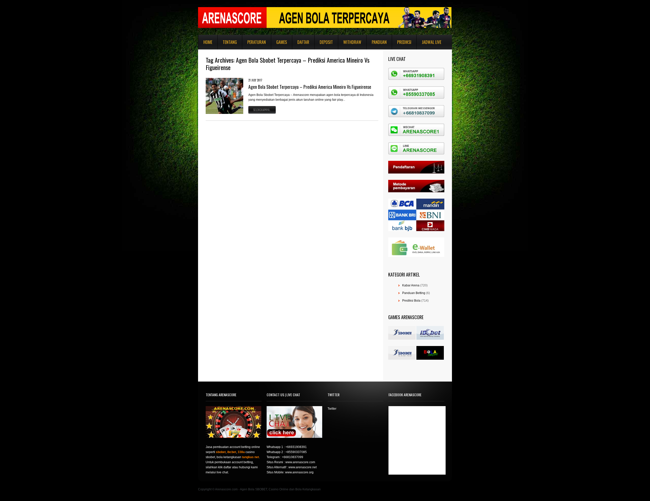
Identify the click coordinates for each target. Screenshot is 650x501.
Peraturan (256, 42)
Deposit (326, 42)
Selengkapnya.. (262, 110)
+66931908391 (296, 447)
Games (281, 42)
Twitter (332, 408)
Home (207, 42)
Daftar (303, 42)
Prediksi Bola (411, 300)
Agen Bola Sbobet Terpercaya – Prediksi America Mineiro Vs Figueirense (309, 86)
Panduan (379, 42)
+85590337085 (296, 452)
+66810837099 (292, 457)
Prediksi (404, 42)
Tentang (230, 42)
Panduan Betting (413, 293)
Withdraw (352, 42)
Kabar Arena (410, 285)
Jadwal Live (431, 42)
